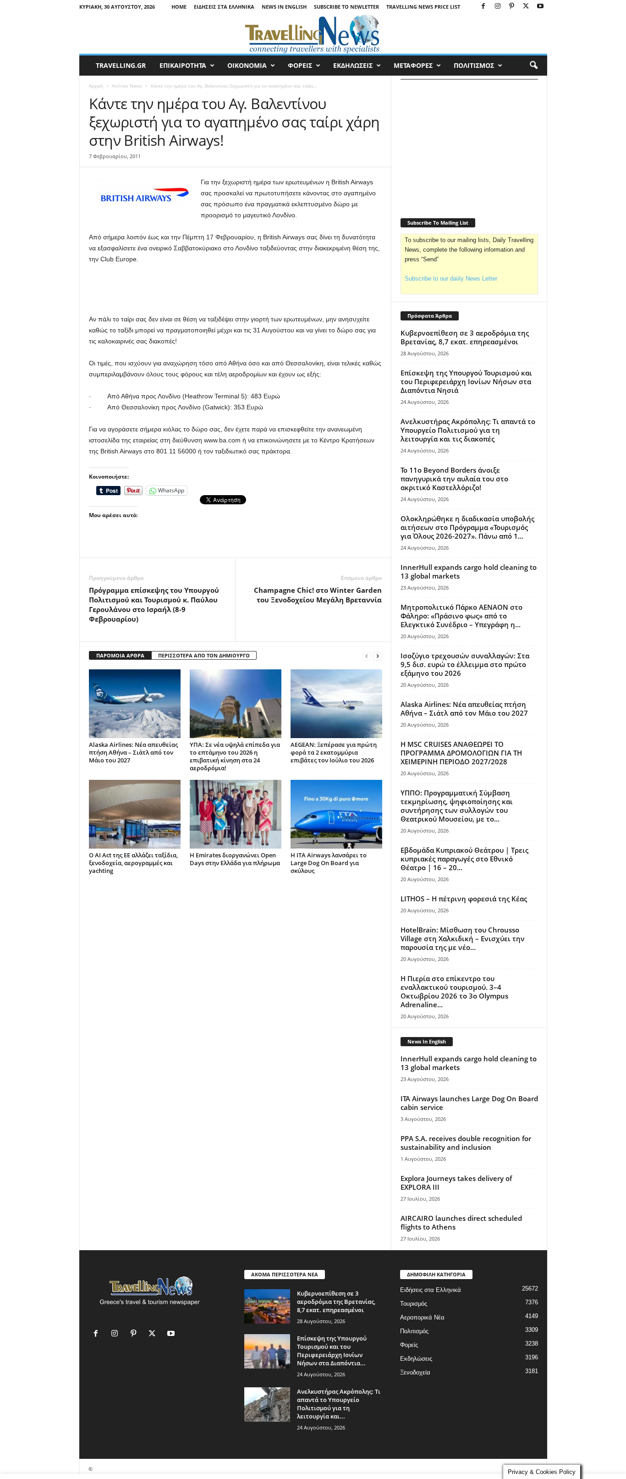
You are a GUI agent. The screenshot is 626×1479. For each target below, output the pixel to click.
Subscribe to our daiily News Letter (451, 278)
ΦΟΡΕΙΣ (300, 65)
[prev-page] (366, 656)
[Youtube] (540, 6)
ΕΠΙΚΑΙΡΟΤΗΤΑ (182, 65)
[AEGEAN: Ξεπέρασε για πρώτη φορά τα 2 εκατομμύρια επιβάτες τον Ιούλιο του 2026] (336, 703)
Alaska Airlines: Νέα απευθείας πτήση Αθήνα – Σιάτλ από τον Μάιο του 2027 (133, 752)
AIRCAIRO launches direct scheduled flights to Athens (461, 1222)
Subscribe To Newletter (346, 6)
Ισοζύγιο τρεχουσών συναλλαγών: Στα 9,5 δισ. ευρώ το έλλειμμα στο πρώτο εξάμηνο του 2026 (465, 664)
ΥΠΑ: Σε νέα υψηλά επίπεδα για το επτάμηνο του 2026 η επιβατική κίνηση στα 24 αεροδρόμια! (235, 756)
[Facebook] (483, 6)
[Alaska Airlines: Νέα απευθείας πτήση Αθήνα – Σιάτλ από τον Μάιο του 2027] (135, 703)
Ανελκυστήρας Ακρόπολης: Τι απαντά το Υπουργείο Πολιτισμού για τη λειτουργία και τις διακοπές (468, 430)
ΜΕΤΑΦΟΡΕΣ (413, 65)
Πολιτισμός (414, 1331)
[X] (526, 6)
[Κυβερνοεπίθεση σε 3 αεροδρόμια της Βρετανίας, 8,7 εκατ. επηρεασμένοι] (267, 1306)
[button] (533, 65)
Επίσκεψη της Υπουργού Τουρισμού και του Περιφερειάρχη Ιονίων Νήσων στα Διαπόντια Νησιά (466, 381)
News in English (284, 6)
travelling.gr (121, 65)
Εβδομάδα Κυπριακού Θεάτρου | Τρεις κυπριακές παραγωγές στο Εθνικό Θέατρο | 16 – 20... (464, 858)
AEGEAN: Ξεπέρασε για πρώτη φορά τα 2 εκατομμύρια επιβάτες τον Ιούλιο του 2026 (334, 752)
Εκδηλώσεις (416, 1358)
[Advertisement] (235, 290)
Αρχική (96, 86)
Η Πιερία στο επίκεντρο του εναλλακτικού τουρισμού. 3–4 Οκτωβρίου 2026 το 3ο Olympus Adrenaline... (454, 991)
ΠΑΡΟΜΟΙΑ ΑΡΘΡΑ (120, 655)
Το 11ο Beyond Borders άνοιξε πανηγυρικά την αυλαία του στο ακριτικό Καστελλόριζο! (454, 478)
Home (179, 6)
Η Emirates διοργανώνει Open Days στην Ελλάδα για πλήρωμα (235, 859)
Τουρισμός (413, 1303)
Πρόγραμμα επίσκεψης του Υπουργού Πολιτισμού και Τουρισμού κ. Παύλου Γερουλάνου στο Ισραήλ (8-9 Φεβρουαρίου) (154, 604)
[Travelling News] (313, 33)
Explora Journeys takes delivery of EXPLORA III (456, 1183)
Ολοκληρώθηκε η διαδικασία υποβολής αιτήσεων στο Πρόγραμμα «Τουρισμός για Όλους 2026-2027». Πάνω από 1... (467, 527)
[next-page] (377, 656)
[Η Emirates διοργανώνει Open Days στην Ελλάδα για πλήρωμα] (235, 814)
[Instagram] (497, 6)
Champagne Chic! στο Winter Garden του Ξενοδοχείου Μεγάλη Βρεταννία (318, 594)
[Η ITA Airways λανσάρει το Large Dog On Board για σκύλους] (336, 814)
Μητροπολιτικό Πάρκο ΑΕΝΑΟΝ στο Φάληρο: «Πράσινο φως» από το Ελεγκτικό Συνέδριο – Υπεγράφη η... (461, 615)
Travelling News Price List (423, 6)
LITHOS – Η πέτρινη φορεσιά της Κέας (464, 898)
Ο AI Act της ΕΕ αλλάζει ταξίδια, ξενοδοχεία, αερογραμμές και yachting (133, 863)
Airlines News (127, 86)
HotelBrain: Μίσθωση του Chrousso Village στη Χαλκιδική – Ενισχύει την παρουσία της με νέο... (463, 938)
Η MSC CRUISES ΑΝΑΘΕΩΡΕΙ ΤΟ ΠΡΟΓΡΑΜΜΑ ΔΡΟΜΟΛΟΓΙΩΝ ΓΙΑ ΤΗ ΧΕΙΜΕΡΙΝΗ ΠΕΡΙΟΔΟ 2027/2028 (461, 753)
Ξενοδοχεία (415, 1372)
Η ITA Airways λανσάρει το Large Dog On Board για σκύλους (329, 863)
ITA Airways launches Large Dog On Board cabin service (469, 1103)
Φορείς (409, 1344)
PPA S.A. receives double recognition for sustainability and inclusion (466, 1143)
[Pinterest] (511, 6)
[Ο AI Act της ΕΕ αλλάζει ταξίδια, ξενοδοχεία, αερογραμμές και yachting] (135, 814)
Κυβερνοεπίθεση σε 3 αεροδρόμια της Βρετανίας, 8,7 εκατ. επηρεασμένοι (465, 337)
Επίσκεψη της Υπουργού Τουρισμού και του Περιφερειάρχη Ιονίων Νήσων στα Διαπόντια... (332, 1350)
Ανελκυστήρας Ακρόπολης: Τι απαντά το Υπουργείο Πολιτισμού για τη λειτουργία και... (338, 1403)
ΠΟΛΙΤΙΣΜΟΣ (474, 65)
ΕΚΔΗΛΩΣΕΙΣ (353, 65)
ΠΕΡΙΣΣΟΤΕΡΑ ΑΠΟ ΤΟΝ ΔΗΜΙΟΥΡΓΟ (204, 655)
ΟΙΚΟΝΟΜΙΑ (247, 65)
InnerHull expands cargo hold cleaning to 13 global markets (469, 571)
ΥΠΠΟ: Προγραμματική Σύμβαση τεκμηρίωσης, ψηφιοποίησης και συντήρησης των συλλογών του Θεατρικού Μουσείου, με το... (457, 805)
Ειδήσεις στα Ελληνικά (224, 6)
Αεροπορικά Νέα (422, 1317)
